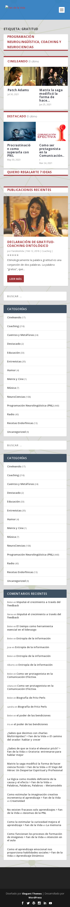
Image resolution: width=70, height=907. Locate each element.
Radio (10, 414)
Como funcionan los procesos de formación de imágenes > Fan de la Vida (34, 835)
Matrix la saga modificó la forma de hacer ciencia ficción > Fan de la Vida (33, 765)
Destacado (14, 343)
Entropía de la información (34, 638)
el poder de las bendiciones (33, 715)
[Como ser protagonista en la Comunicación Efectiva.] (52, 131)
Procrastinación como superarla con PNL (19, 150)
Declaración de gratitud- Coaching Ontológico (31, 244)
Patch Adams (18, 90)
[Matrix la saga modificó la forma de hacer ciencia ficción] (52, 76)
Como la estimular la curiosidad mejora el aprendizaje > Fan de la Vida (33, 823)
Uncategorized (16, 432)
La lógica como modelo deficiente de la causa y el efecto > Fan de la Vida (31, 780)
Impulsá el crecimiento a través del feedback (33, 603)
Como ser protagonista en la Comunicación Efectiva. (30, 675)
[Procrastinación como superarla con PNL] (20, 131)
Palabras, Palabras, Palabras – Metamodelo (34, 785)
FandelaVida (17, 251)
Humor (11, 370)
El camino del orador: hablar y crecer (34, 737)
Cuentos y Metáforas (20, 335)
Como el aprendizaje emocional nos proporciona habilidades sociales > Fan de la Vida (35, 852)
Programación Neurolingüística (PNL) (30, 405)
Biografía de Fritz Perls (31, 697)
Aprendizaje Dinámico (30, 855)
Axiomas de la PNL (34, 813)
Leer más (15, 279)
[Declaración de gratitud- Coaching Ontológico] (36, 216)
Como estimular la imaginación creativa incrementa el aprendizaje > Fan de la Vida (34, 796)
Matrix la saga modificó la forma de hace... (51, 95)
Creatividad (17, 801)
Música (11, 387)
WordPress (35, 897)
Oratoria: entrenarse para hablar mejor (34, 753)
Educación (13, 352)
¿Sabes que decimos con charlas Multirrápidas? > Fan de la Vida (27, 734)
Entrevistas (14, 361)
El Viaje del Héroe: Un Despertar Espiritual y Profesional (35, 768)
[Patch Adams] (20, 76)
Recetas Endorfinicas (20, 423)
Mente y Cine (15, 379)
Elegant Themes (32, 893)
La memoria (53, 825)
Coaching (46, 251)
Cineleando (14, 317)
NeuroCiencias (16, 396)
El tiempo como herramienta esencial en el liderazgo (30, 627)
